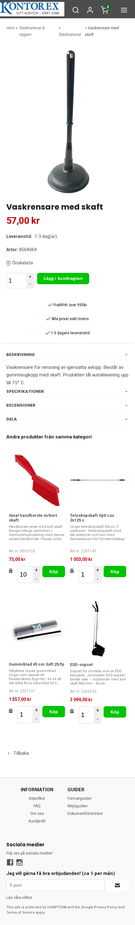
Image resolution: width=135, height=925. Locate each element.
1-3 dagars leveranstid (70, 333)
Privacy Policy (105, 907)
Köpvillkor (37, 798)
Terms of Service (20, 913)
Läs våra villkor (19, 897)
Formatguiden (80, 798)
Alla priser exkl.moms (70, 319)
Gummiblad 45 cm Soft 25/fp (36, 664)
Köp (53, 571)
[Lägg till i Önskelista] (11, 570)
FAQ (37, 806)
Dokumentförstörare (85, 813)
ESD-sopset (81, 664)
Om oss (37, 813)
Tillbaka (20, 753)
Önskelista (22, 262)
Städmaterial (70, 34)
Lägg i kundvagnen (63, 278)
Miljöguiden (78, 806)
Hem (10, 27)
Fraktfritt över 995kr (69, 305)
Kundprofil (37, 821)
